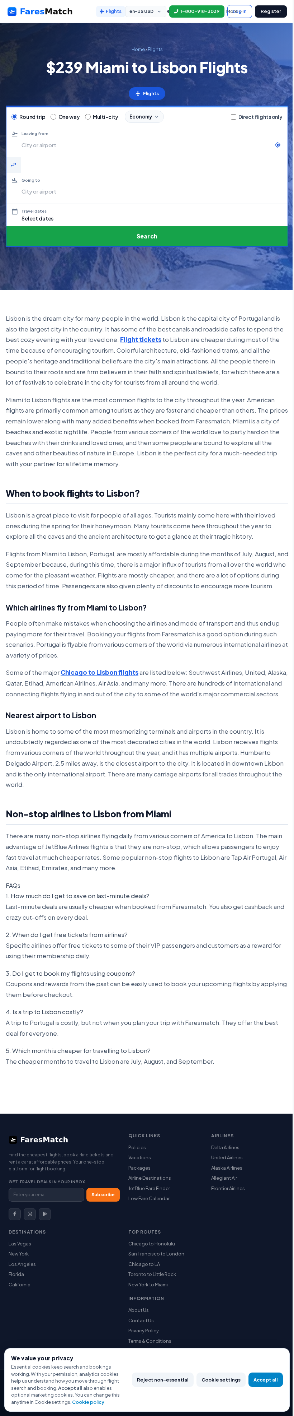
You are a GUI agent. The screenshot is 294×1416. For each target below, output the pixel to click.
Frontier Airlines (228, 1188)
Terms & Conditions (149, 1341)
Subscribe (103, 1194)
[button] (147, 215)
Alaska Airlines (226, 1168)
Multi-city (106, 117)
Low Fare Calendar (149, 1198)
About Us (138, 1310)
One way (69, 117)
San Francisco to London (156, 1254)
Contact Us (141, 1320)
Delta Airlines (225, 1147)
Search (147, 236)
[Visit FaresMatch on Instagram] (30, 1214)
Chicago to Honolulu (151, 1243)
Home (138, 49)
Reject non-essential (163, 1380)
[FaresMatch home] (46, 11)
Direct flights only (260, 116)
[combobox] (146, 145)
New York (19, 1254)
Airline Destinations (149, 1178)
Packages (139, 1168)
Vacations (139, 1157)
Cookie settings (221, 1380)
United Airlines (227, 1157)
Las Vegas (20, 1243)
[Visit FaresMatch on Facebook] (15, 1214)
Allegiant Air (224, 1178)
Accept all (265, 1380)
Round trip (32, 117)
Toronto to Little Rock (152, 1274)
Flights (114, 11)
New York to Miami (148, 1284)
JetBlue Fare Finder (149, 1188)
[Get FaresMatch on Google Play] (45, 1214)
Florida (16, 1274)
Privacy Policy (143, 1330)
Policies (137, 1147)
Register (271, 11)
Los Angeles (22, 1264)
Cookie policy (88, 1402)
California (19, 1284)
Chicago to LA (144, 1264)
